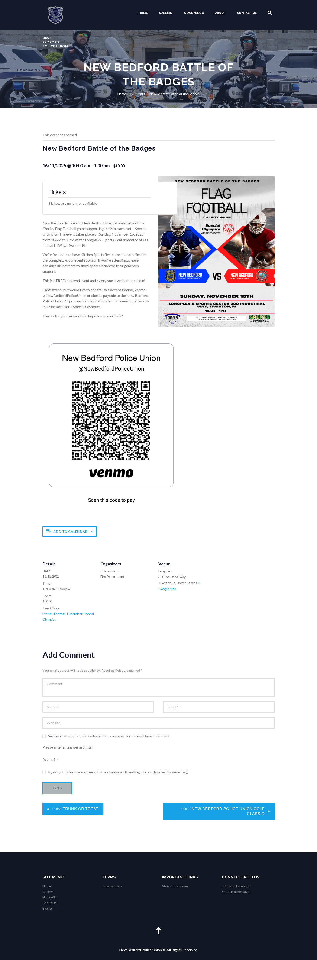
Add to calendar (70, 531)
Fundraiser (74, 614)
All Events (137, 94)
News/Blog (194, 13)
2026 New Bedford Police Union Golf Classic (223, 811)
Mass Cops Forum (175, 886)
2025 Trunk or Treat (75, 808)
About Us (49, 903)
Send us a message (235, 892)
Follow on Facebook (236, 886)
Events (47, 614)
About (220, 13)
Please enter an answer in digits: (67, 747)
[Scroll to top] (158, 930)
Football (60, 614)
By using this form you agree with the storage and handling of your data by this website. (118, 772)
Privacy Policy (112, 886)
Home (143, 13)
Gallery (166, 13)
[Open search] (269, 13)
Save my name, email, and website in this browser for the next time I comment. (109, 736)
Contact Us (247, 13)
